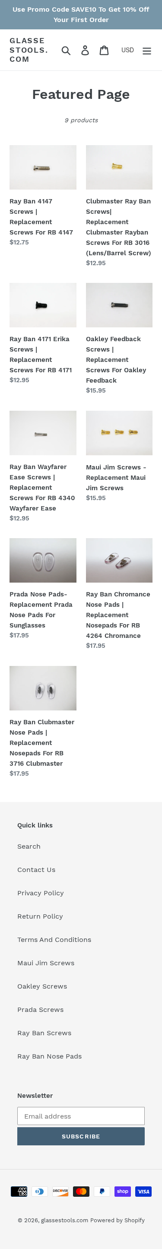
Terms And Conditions (54, 939)
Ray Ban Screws (44, 1033)
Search (29, 846)
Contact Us (36, 869)
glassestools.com (29, 49)
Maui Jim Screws (45, 963)
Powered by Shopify (117, 1220)
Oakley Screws (42, 986)
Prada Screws (40, 1009)
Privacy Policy (40, 893)
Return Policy (40, 916)
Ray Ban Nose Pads (49, 1056)
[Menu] (146, 50)
